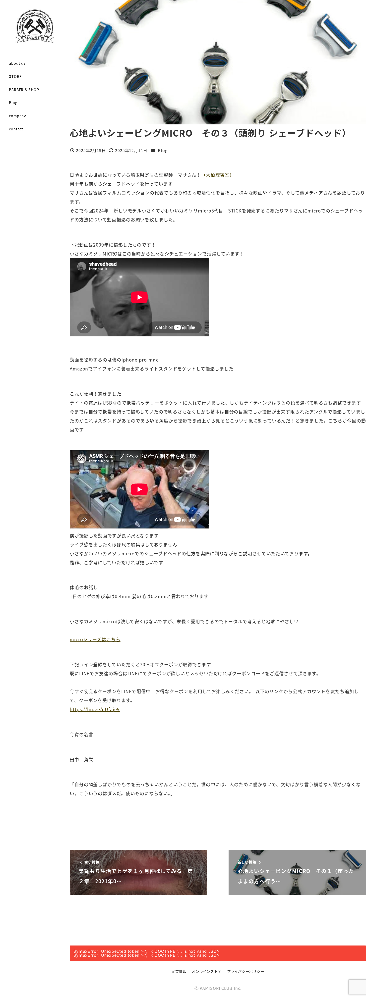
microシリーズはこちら (95, 639)
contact (16, 128)
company (17, 115)
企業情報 (179, 971)
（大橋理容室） (217, 174)
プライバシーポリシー (245, 971)
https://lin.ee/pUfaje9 (95, 709)
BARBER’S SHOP (24, 89)
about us (17, 63)
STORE (15, 76)
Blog (13, 102)
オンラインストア (207, 971)
